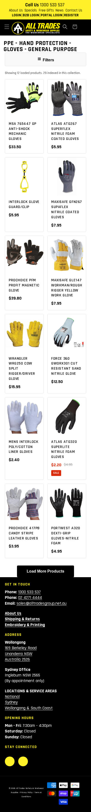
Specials (31, 10)
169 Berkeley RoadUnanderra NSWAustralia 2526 (21, 653)
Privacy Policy (26, 792)
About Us (16, 10)
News (60, 10)
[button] (7, 27)
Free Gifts (46, 10)
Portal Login (51, 15)
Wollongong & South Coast (29, 708)
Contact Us (74, 10)
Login (16, 15)
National (12, 696)
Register (71, 15)
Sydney (11, 702)
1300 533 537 (52, 4)
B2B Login (31, 15)
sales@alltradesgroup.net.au (41, 603)
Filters (48, 60)
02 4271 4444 (30, 597)
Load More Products (45, 571)
